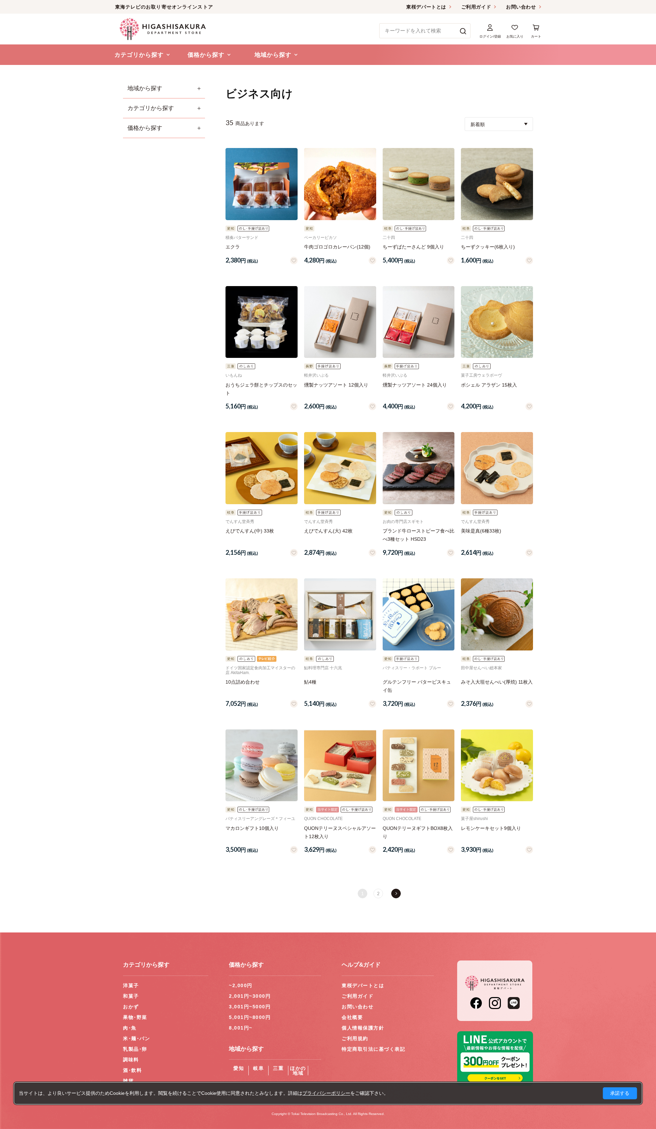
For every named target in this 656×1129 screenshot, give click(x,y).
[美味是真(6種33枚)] (497, 468)
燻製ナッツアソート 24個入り (415, 385)
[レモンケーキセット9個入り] (497, 765)
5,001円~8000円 (250, 1017)
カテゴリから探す (150, 108)
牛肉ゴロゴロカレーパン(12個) (337, 247)
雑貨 (128, 1081)
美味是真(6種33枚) (481, 531)
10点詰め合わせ (243, 682)
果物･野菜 (135, 1017)
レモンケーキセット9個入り (491, 828)
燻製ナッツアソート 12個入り (336, 385)
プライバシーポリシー (326, 1093)
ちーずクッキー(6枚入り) (488, 247)
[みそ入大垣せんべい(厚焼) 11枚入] (497, 614)
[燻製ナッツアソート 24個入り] (419, 322)
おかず (131, 1006)
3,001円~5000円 (250, 1006)
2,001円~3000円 (250, 996)
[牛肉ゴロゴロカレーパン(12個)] (340, 184)
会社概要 (352, 1017)
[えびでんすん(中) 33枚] (262, 468)
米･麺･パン (136, 1038)
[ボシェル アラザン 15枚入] (497, 322)
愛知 (238, 1068)
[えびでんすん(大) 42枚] (340, 468)
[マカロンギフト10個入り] (262, 765)
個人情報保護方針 (363, 1028)
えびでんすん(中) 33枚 (250, 531)
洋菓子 (131, 985)
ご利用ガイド (476, 7)
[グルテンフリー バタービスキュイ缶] (419, 614)
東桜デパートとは (426, 7)
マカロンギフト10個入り (252, 828)
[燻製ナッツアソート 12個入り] (340, 322)
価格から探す (144, 128)
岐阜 (258, 1068)
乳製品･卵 (135, 1049)
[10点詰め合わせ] (262, 614)
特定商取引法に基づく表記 (373, 1049)
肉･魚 (130, 1028)
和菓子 (131, 996)
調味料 (131, 1059)
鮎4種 (310, 682)
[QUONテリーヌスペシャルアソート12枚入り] (340, 765)
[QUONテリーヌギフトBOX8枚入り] (419, 765)
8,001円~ (240, 1028)
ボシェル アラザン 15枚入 (489, 385)
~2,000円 (240, 985)
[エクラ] (262, 184)
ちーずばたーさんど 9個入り (413, 247)
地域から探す (144, 88)
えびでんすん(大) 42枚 (328, 531)
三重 (278, 1068)
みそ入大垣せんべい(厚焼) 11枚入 (497, 682)
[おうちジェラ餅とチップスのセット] (262, 322)
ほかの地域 (298, 1070)
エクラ (233, 247)
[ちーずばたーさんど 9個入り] (419, 184)
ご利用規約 (355, 1038)
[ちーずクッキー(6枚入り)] (497, 184)
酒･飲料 (132, 1070)
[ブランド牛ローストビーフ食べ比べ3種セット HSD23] (419, 468)
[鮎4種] (340, 614)
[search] (463, 30)
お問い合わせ (521, 7)
